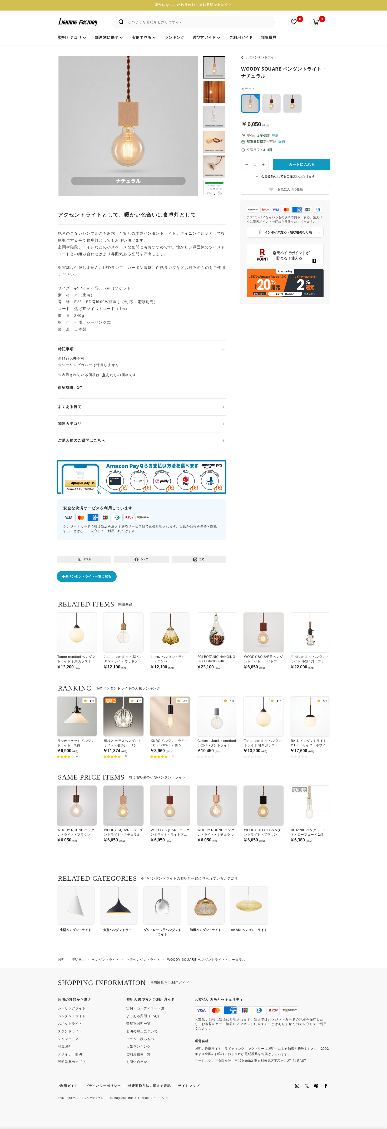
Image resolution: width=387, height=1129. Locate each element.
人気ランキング (138, 1046)
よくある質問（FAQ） (143, 1016)
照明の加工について (142, 1031)
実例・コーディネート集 (145, 1008)
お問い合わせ (136, 1062)
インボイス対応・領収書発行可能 (288, 232)
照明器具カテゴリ (72, 1062)
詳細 (275, 135)
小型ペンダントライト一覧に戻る (86, 576)
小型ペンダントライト (261, 57)
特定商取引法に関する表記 (149, 1086)
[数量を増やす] (263, 164)
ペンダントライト (72, 1016)
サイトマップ (189, 1086)
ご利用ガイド (67, 1086)
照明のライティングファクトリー (88, 1098)
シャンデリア (68, 1039)
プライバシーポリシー (103, 1086)
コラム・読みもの (140, 1039)
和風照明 (65, 1046)
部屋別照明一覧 (138, 1024)
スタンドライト (70, 1031)
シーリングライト (72, 1008)
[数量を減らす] (246, 164)
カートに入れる (302, 164)
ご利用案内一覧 (138, 1054)
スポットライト (70, 1024)
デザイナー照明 (70, 1054)
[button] (69, 120)
